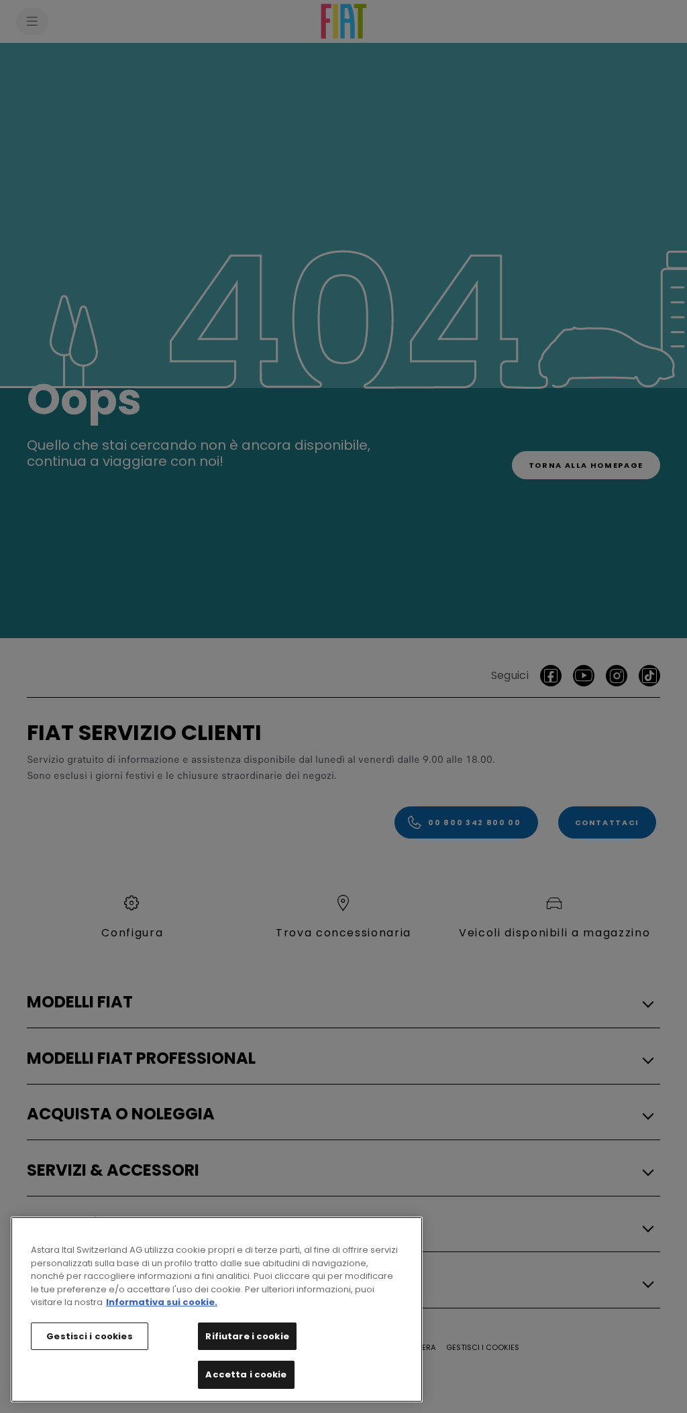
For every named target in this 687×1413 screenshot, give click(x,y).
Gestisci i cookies (89, 1336)
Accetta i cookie (245, 1374)
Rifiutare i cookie (246, 1336)
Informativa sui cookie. (161, 1302)
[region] (217, 1309)
